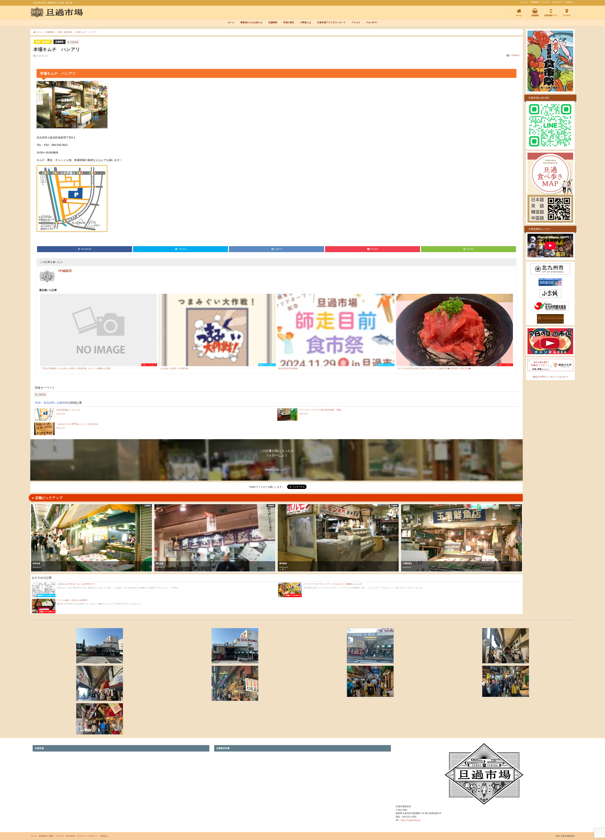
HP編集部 (515, 55)
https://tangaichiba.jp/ (411, 820)
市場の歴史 (288, 22)
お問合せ (569, 2)
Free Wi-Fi (557, 2)
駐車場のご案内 (46, 836)
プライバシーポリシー (87, 836)
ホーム (525, 2)
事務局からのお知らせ (251, 22)
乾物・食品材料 (43, 42)
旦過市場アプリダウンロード (331, 22)
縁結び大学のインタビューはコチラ (550, 377)
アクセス (546, 2)
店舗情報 (535, 2)
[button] (34, 537)
